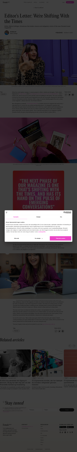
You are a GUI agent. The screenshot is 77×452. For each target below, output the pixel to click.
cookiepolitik (41, 231)
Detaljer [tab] (38, 216)
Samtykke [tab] (16, 216)
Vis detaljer (38, 238)
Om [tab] (61, 216)
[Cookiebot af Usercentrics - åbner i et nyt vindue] (64, 212)
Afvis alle (16, 238)
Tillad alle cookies (60, 238)
